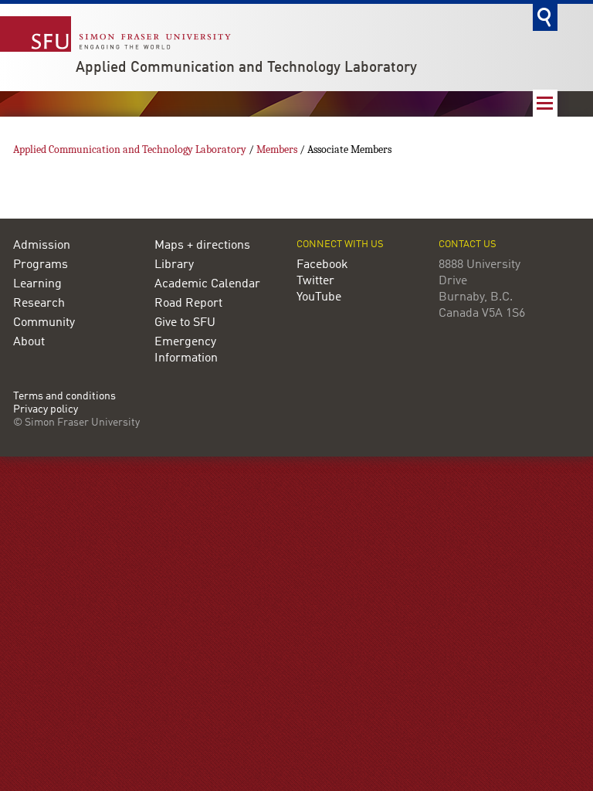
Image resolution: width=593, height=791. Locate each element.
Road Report (188, 303)
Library (174, 265)
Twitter (315, 281)
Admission (41, 245)
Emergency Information (186, 350)
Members (276, 149)
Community (44, 323)
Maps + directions (202, 245)
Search (545, 17)
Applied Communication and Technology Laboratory (246, 68)
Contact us (467, 244)
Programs (40, 265)
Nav (545, 103)
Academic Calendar (207, 284)
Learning (37, 284)
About (29, 342)
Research (39, 303)
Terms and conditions (64, 397)
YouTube (318, 297)
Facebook (322, 265)
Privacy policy (45, 410)
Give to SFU (184, 323)
